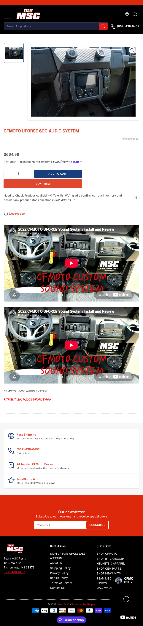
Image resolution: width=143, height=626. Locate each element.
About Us (56, 563)
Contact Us (57, 588)
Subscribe (97, 525)
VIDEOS (102, 583)
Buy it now (43, 184)
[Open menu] (8, 14)
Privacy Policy (59, 573)
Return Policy (59, 578)
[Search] (103, 26)
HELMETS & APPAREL (111, 563)
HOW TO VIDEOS (108, 588)
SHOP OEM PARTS (109, 568)
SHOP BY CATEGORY (111, 558)
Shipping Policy (60, 568)
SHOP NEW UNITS (109, 573)
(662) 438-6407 (128, 26)
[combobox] (56, 26)
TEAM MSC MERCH (109, 578)
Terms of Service (61, 583)
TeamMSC (63, 604)
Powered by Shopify (84, 604)
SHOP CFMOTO (107, 553)
